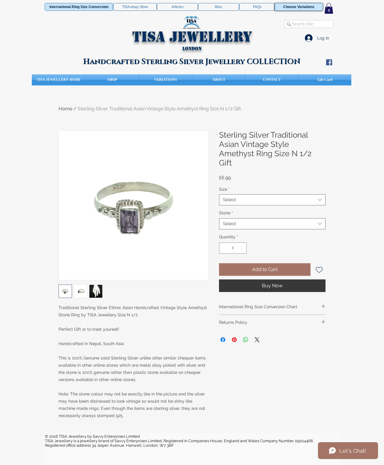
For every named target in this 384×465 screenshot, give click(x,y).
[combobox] (272, 200)
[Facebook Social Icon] (329, 62)
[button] (328, 8)
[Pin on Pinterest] (234, 339)
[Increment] (242, 248)
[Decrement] (223, 248)
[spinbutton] (232, 248)
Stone (226, 212)
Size (224, 189)
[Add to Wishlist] (319, 269)
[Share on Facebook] (222, 339)
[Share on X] (257, 339)
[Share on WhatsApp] (245, 339)
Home (65, 109)
